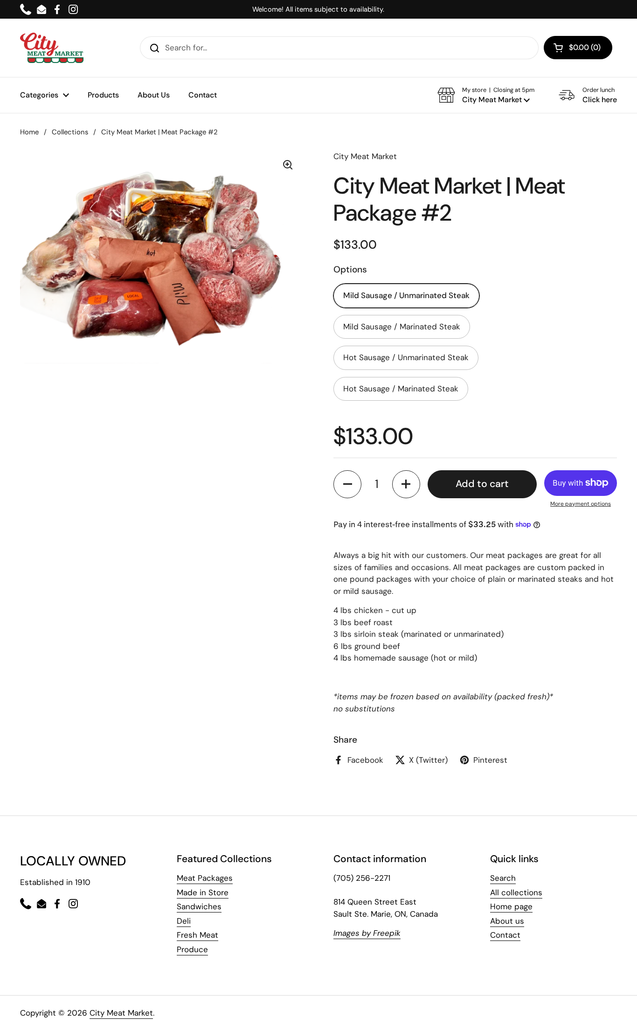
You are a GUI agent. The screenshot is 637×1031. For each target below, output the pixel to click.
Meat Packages (205, 878)
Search (503, 878)
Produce (192, 949)
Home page (511, 906)
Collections (70, 132)
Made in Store (202, 892)
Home (29, 132)
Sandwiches (199, 906)
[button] (485, 95)
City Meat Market (121, 1013)
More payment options (580, 504)
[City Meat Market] (51, 48)
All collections (516, 892)
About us (507, 921)
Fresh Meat (197, 935)
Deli (184, 921)
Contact (505, 935)
